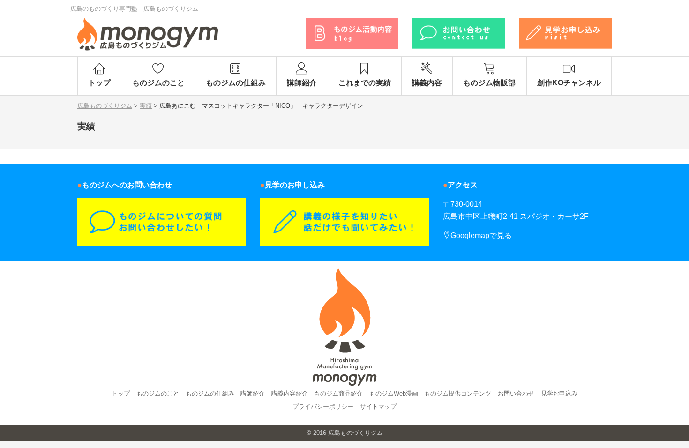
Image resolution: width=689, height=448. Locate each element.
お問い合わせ (516, 393)
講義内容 (427, 83)
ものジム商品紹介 (338, 393)
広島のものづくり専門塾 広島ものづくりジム (134, 8)
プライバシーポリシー (322, 406)
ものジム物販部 (489, 83)
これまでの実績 (364, 83)
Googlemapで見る (481, 235)
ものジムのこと (158, 83)
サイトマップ (378, 406)
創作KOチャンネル (569, 83)
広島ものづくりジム (355, 432)
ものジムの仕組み (236, 83)
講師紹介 (302, 83)
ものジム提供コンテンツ (457, 393)
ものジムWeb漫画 (393, 393)
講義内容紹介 (289, 393)
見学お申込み (559, 393)
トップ (99, 83)
